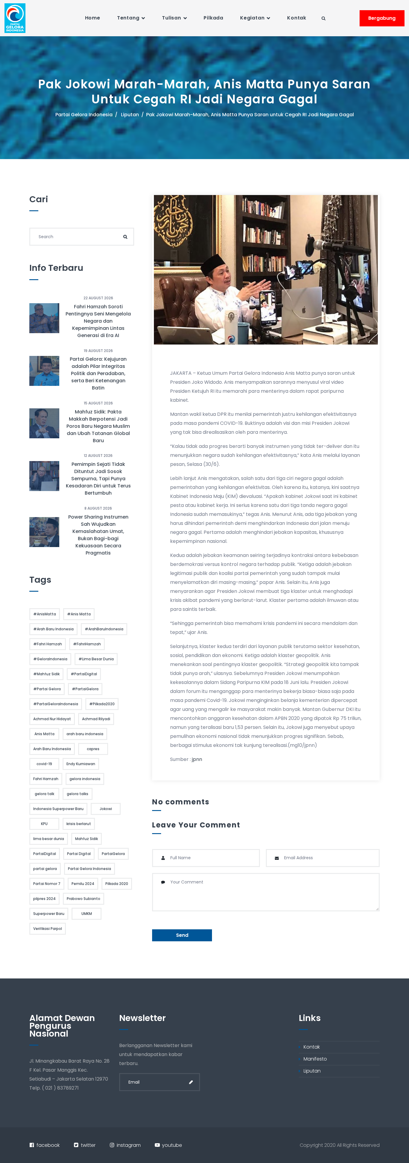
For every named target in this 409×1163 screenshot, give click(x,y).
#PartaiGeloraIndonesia (55, 703)
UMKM (86, 913)
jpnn (197, 759)
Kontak (296, 17)
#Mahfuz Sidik (46, 673)
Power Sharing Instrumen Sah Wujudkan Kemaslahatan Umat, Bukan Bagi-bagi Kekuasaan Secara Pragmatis (98, 534)
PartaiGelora (113, 853)
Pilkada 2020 (116, 883)
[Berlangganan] (191, 1082)
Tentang (128, 17)
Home (92, 17)
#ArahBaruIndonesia (104, 629)
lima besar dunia (48, 838)
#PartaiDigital (84, 673)
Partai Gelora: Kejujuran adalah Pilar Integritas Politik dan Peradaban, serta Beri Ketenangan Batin (98, 373)
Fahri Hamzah (45, 778)
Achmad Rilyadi (96, 718)
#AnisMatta (44, 614)
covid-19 (44, 763)
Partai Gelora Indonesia (84, 114)
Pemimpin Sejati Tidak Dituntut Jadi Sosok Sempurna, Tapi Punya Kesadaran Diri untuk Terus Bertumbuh (98, 478)
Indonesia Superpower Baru (58, 808)
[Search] (125, 237)
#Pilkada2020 (102, 703)
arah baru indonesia (84, 733)
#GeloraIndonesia (50, 658)
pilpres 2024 (44, 898)
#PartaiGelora (85, 688)
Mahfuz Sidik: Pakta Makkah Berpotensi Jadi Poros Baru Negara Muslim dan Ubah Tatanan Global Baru (98, 426)
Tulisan (171, 17)
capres (93, 748)
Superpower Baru (48, 913)
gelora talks (77, 793)
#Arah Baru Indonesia (53, 629)
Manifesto (315, 1058)
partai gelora (45, 868)
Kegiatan (252, 17)
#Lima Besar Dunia (96, 658)
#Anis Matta (79, 614)
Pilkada (213, 17)
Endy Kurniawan (80, 763)
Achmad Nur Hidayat (52, 718)
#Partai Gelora (47, 688)
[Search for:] (81, 237)
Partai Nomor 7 (46, 883)
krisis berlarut (78, 823)
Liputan (130, 114)
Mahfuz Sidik (86, 838)
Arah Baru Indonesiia (52, 748)
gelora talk (44, 793)
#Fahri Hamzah (47, 644)
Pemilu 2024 (83, 883)
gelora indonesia (84, 778)
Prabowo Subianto (83, 898)
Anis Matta (44, 733)
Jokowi (106, 808)
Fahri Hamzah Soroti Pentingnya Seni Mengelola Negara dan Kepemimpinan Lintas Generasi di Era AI (98, 321)
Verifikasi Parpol (47, 928)
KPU (44, 823)
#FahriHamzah (87, 644)
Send (182, 935)
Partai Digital (79, 853)
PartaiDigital (44, 853)
